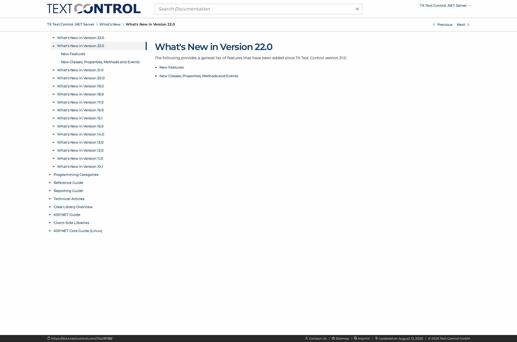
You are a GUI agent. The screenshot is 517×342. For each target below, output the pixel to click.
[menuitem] (424, 7)
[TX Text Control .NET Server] (94, 8)
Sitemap (342, 338)
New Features (171, 67)
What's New (110, 24)
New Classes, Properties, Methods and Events (198, 76)
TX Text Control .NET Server (70, 24)
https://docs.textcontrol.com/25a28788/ (82, 338)
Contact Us (318, 338)
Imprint (364, 338)
